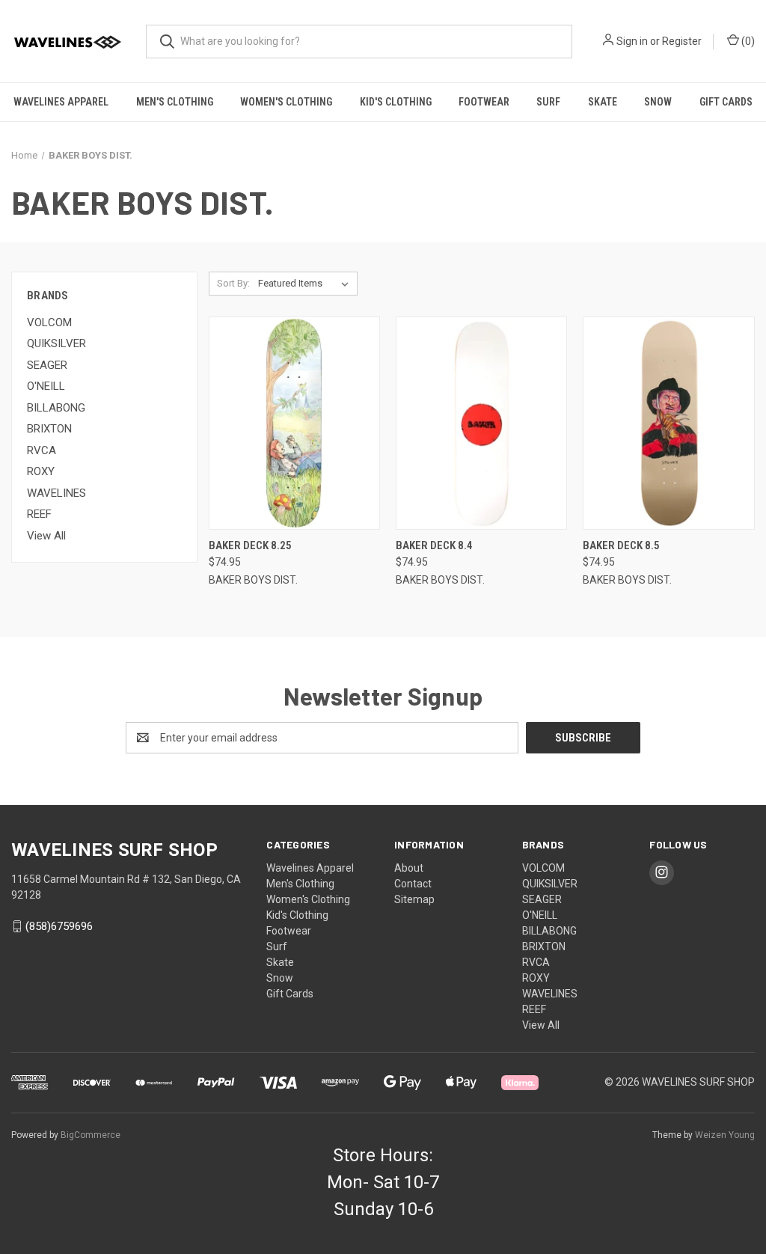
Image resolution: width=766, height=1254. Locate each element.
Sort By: (233, 283)
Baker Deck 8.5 (621, 545)
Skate (602, 102)
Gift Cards (726, 102)
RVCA (41, 450)
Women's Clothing (286, 102)
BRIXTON (49, 428)
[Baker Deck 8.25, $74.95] (294, 423)
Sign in (632, 41)
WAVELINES (56, 493)
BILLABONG (56, 408)
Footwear (484, 102)
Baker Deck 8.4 (434, 545)
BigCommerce (90, 1135)
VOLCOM (49, 322)
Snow (658, 102)
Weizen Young (725, 1135)
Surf (548, 102)
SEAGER (47, 365)
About (408, 868)
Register (682, 41)
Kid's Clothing (396, 102)
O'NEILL (46, 386)
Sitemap (414, 899)
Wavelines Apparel (60, 102)
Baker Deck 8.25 (250, 545)
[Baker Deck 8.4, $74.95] (481, 423)
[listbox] (306, 283)
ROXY (41, 471)
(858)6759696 (59, 926)
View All (46, 535)
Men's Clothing (174, 102)
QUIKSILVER (56, 343)
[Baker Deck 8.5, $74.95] (668, 423)
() (747, 41)
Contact (413, 884)
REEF (39, 514)
